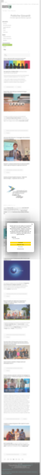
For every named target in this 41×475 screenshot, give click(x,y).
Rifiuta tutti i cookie (20, 244)
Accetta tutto (20, 242)
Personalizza (20, 246)
